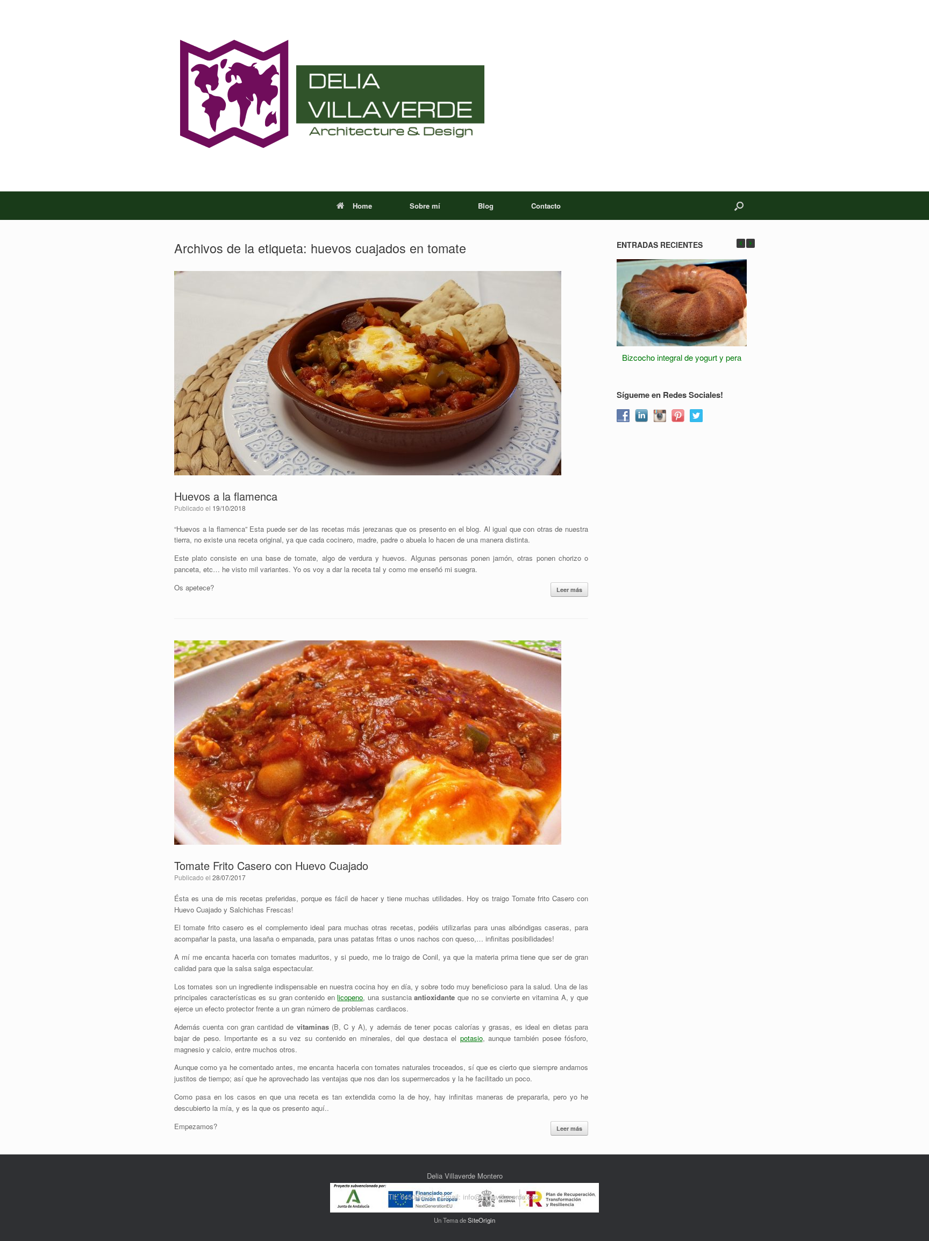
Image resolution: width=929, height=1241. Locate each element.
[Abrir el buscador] (739, 205)
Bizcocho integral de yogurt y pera (681, 357)
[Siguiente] (750, 243)
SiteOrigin (481, 1220)
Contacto (546, 206)
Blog (486, 206)
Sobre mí (425, 206)
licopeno (350, 997)
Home (362, 206)
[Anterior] (741, 243)
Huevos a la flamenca (225, 496)
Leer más (569, 590)
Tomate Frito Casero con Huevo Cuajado (271, 865)
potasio (471, 1038)
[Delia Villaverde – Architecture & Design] (329, 95)
